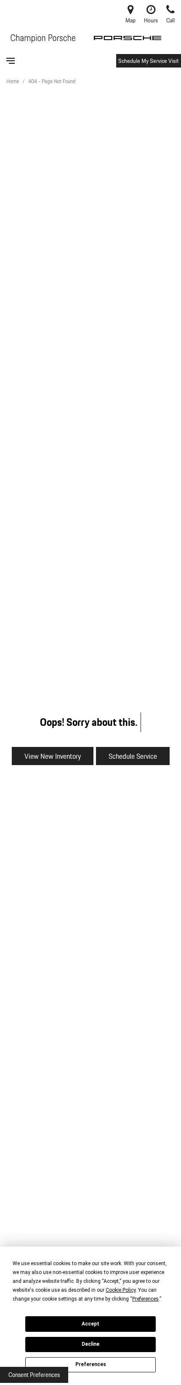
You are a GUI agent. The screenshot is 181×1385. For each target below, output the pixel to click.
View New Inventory (52, 756)
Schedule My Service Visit (148, 60)
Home (13, 81)
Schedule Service (133, 756)
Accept (90, 1324)
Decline (90, 1344)
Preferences (90, 1364)
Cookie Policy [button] (121, 1290)
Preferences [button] (145, 1299)
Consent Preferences (34, 1375)
